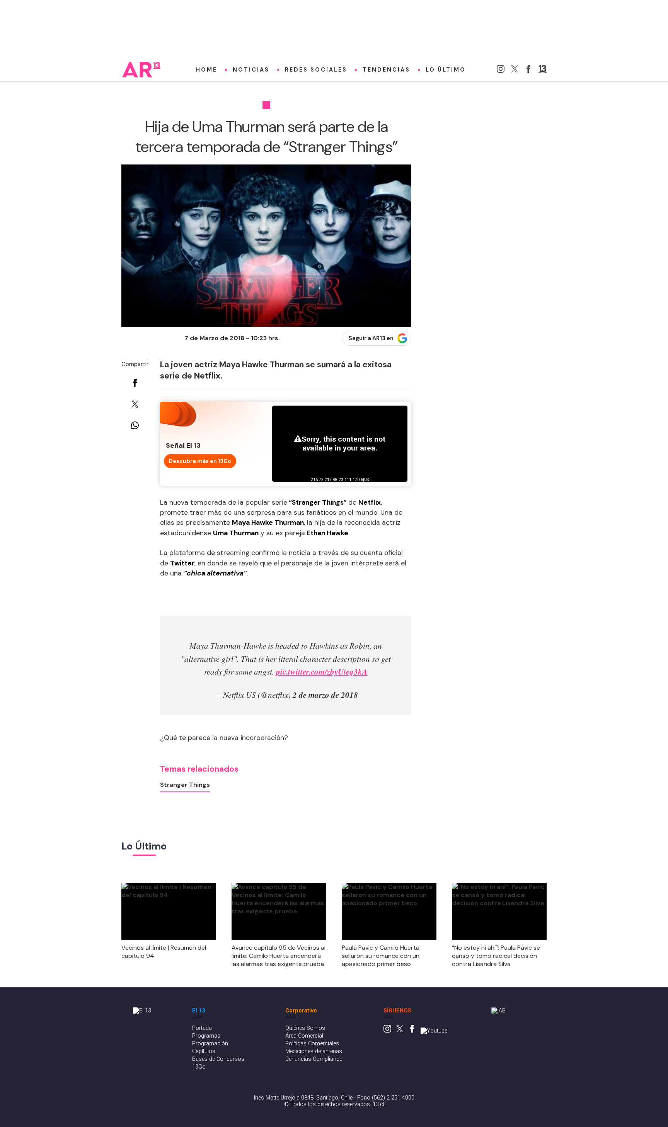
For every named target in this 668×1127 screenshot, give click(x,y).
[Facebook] (528, 71)
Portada (202, 1028)
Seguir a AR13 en (371, 338)
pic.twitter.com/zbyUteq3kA (322, 671)
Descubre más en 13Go (200, 460)
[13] (542, 71)
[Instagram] (500, 71)
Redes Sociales (316, 69)
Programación (210, 1043)
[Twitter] (514, 71)
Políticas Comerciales (312, 1043)
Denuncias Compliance (313, 1059)
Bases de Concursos (218, 1059)
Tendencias (386, 69)
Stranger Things (185, 785)
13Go (199, 1067)
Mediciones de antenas (313, 1051)
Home (206, 69)
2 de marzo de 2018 (325, 695)
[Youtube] (434, 1031)
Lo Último (446, 69)
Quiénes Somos (305, 1028)
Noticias (251, 69)
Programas (206, 1036)
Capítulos (203, 1051)
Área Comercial (304, 1036)
